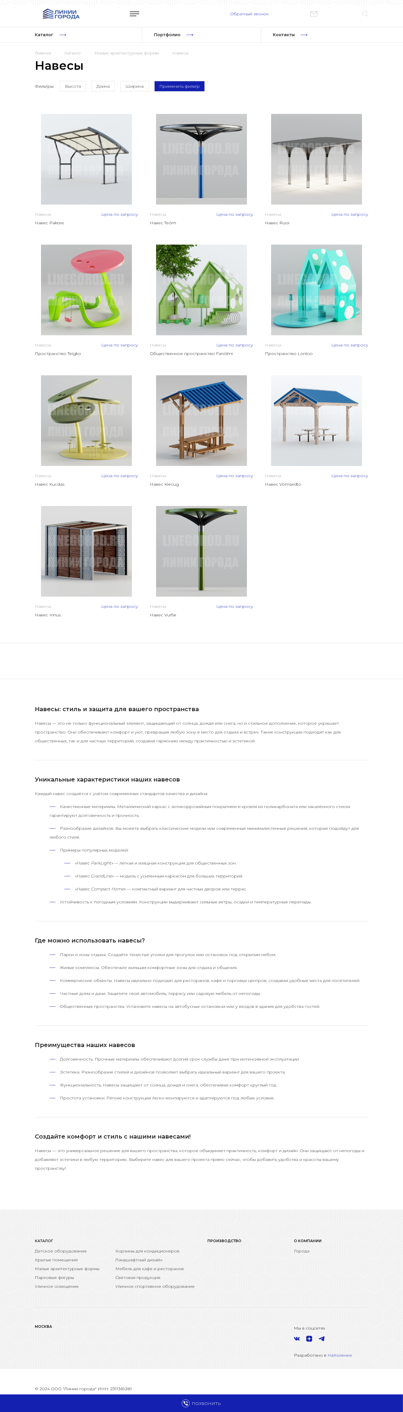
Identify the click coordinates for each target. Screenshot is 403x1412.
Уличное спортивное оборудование (155, 1286)
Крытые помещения (56, 1259)
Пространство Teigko (58, 353)
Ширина (134, 86)
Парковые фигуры (54, 1277)
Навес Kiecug (164, 484)
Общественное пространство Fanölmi (191, 353)
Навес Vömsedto (283, 484)
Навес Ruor (277, 222)
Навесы (180, 53)
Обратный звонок (249, 13)
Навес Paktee (49, 222)
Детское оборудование (61, 1251)
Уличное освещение (57, 1286)
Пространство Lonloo (289, 353)
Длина (103, 86)
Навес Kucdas (49, 484)
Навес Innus (48, 615)
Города (301, 1251)
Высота (73, 86)
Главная (43, 53)
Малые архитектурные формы (126, 53)
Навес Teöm (163, 222)
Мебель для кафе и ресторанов (149, 1268)
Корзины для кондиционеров (147, 1251)
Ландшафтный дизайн (138, 1259)
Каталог (72, 53)
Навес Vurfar (163, 615)
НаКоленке (339, 1355)
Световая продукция (137, 1277)
